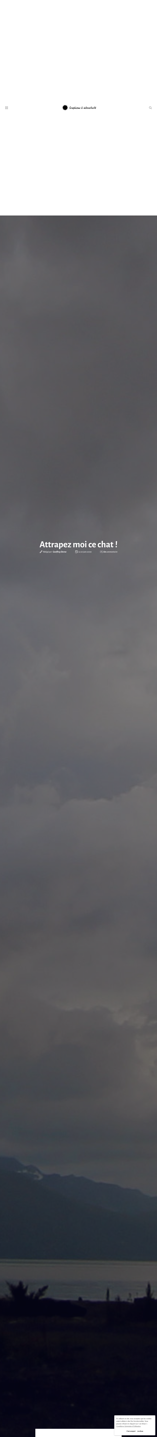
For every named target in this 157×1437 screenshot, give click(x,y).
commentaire (110, 551)
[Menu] (6, 108)
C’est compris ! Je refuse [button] (135, 1431)
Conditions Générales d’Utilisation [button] (128, 1426)
